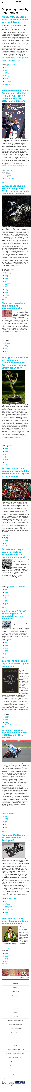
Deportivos (10, 445)
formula (7, 80)
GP (5, 823)
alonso (6, 70)
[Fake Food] (15, 972)
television (7, 462)
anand (6, 956)
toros (6, 286)
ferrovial (7, 595)
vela (6, 642)
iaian (6, 647)
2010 (6, 272)
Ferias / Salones (12, 898)
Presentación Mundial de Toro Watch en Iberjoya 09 (14, 837)
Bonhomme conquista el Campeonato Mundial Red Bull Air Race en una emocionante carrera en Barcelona (15, 95)
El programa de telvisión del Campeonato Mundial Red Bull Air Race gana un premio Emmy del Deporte (15, 362)
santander (7, 73)
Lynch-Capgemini (9, 724)
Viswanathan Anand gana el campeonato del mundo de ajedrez (15, 921)
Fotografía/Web (15, 991)
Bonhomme (8, 173)
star (6, 653)
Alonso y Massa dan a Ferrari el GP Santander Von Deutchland (15, 19)
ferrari (6, 67)
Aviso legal (15, 999)
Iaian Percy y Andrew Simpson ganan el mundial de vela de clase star (14, 614)
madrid (6, 275)
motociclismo (8, 829)
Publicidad (15, 987)
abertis (6, 603)
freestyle (7, 295)
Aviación (10, 170)
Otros (9, 535)
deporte (7, 461)
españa (7, 538)
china (6, 342)
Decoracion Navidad (15, 1032)
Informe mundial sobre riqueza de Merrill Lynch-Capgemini (15, 663)
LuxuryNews (15, 983)
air (5, 456)
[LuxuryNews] (15, 2)
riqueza (7, 721)
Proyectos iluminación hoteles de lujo (15, 1049)
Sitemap (3, 1078)
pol (5, 824)
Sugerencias (15, 1008)
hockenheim (8, 77)
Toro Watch (7, 904)
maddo (6, 292)
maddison (7, 291)
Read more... (5, 87)
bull (6, 281)
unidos (6, 351)
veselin (6, 958)
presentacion (8, 911)
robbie (6, 289)
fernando (7, 69)
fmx (6, 297)
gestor (6, 589)
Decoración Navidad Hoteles (15, 1037)
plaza (6, 284)
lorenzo (7, 819)
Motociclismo (11, 269)
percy (6, 648)
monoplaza (7, 84)
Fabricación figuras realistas (15, 1028)
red (5, 280)
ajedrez (7, 961)
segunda (7, 345)
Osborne (7, 903)
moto (6, 816)
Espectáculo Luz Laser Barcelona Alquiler (15, 1053)
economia (7, 343)
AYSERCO (7, 907)
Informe (7, 716)
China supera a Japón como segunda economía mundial (14, 305)
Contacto (15, 1012)
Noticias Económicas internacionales (17, 339)
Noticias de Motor (12, 64)
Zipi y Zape (15, 1016)
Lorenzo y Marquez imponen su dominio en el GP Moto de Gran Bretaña (15, 733)
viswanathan (8, 955)
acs (6, 598)
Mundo (6, 592)
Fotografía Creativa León (15, 1065)
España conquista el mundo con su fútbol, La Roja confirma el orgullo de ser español (15, 472)
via (5, 601)
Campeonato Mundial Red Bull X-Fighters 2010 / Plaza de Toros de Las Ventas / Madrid (15, 189)
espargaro (7, 826)
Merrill (6, 722)
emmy (6, 448)
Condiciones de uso (15, 1004)
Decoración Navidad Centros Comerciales (15, 1041)
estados (7, 350)
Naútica (10, 639)
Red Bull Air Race (9, 178)
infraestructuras (9, 591)
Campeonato (8, 81)
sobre (6, 719)
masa (6, 72)
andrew (7, 650)
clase (6, 655)
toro (6, 901)
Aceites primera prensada (15, 1074)
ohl (5, 605)
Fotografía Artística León (15, 1061)
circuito (6, 78)
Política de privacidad (15, 995)
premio (6, 459)
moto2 (6, 827)
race (6, 457)
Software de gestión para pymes (15, 1057)
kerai (15, 1045)
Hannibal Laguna (9, 909)
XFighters (7, 283)
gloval (6, 600)
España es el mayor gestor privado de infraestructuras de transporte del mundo (14, 553)
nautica (6, 644)
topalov (6, 959)
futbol (6, 542)
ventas (6, 288)
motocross (7, 294)
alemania (7, 75)
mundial (7, 83)
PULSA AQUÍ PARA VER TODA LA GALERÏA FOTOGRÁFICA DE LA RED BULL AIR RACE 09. (15, 165)
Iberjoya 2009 (8, 906)
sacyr (6, 597)
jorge (6, 821)
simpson (7, 651)
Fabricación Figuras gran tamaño (15, 1020)
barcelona (7, 180)
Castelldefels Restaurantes (15, 1070)
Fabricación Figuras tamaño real (15, 1024)
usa (6, 348)
